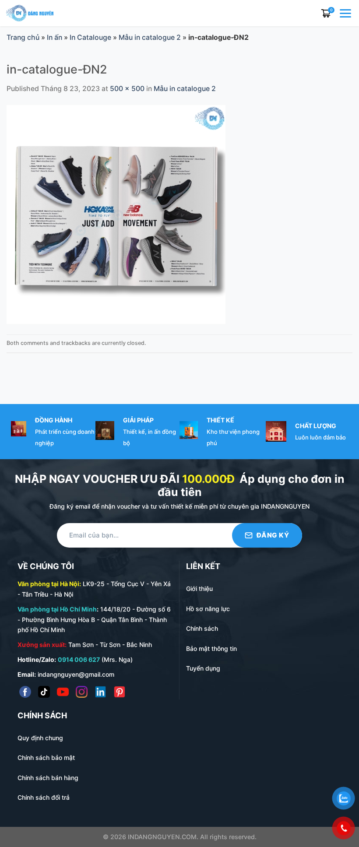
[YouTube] (62, 691)
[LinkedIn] (100, 691)
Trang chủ (23, 37)
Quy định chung (40, 738)
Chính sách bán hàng (48, 777)
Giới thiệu (199, 588)
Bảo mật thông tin (211, 648)
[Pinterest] (119, 691)
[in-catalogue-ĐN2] (116, 214)
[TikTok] (44, 691)
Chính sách (202, 628)
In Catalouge (90, 37)
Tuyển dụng (203, 668)
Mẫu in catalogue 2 (150, 37)
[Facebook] (25, 691)
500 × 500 (127, 88)
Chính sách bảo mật (46, 757)
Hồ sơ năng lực (208, 608)
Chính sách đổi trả (44, 797)
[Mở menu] (346, 13)
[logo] (29, 12)
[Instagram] (81, 691)
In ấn (54, 37)
